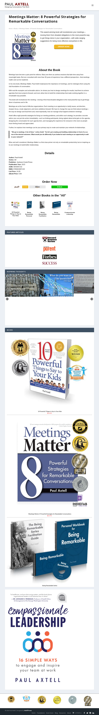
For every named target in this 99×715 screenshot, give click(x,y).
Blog (56, 713)
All (15, 160)
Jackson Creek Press (24, 162)
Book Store (49, 713)
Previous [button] (7, 299)
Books (16, 28)
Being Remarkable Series (49, 585)
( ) (78, 713)
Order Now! (64, 47)
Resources (62, 713)
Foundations (41, 713)
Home (10, 28)
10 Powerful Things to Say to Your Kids (15, 213)
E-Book (59, 187)
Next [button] (91, 299)
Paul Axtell (19, 157)
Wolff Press (28, 710)
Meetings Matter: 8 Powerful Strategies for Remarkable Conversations (40, 28)
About (69, 713)
